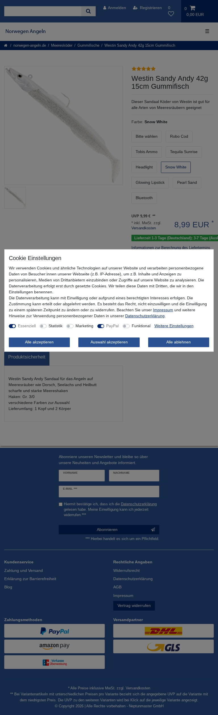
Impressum (163, 310)
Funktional (141, 325)
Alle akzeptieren (39, 342)
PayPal (112, 325)
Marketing (84, 325)
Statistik (55, 325)
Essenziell (27, 325)
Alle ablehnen (178, 342)
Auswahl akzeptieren (109, 342)
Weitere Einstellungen (174, 325)
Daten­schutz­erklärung (145, 316)
